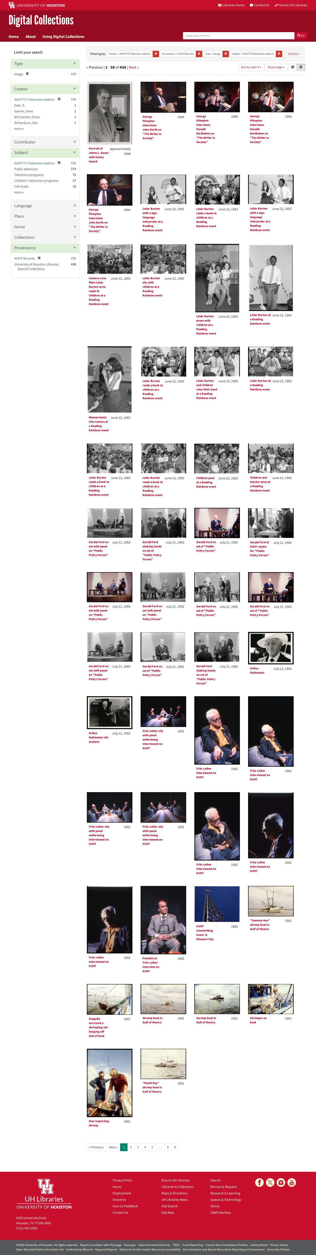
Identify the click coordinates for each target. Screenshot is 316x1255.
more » (19, 128)
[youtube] (291, 1182)
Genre (19, 227)
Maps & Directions (174, 1193)
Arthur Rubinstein (257, 670)
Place (19, 216)
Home (14, 36)
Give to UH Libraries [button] (293, 5)
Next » (134, 67)
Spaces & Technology (225, 1199)
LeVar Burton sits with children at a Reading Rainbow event (152, 287)
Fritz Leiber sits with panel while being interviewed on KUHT (153, 739)
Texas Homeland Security (154, 1245)
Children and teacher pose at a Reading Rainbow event (260, 484)
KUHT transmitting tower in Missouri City (204, 932)
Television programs (29, 174)
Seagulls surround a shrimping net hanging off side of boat (98, 1027)
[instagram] (281, 1182)
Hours (117, 1186)
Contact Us (120, 1212)
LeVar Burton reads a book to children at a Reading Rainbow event (206, 217)
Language (23, 206)
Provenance (24, 248)
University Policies (278, 1249)
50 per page (275, 67)
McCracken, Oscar (27, 117)
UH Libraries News (174, 1199)
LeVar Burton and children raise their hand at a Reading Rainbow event (206, 389)
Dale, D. (19, 105)
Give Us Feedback (125, 1206)
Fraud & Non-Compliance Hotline (226, 1245)
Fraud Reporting (192, 1245)
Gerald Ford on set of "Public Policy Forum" (206, 546)
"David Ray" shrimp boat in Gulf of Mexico (152, 1087)
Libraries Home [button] (233, 5)
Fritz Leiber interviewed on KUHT (206, 773)
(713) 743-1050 (26, 1228)
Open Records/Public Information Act (40, 1249)
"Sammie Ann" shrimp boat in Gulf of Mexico (260, 924)
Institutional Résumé (79, 1249)
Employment (122, 1193)
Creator (21, 89)
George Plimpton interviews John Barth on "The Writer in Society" (152, 127)
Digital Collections (41, 20)
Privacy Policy (122, 1180)
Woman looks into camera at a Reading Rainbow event (99, 424)
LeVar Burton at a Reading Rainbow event (260, 319)
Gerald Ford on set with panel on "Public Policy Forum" (99, 548)
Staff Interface (220, 1212)
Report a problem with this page (100, 1245)
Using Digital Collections (63, 36)
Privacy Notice (279, 1245)
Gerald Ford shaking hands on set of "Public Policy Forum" (152, 551)
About (31, 36)
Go (302, 36)
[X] (270, 1182)
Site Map (167, 1212)
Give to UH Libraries (175, 1180)
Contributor (24, 142)
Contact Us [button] (262, 5)
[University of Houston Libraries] (44, 1193)
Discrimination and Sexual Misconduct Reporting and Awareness (224, 1249)
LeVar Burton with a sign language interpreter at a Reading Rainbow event (153, 220)
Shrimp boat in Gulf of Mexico (152, 1020)
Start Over (293, 54)
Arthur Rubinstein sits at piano (98, 737)
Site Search (169, 1206)
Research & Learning (225, 1193)
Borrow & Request (223, 1186)
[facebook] (259, 1182)
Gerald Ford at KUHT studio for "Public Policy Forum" (259, 548)
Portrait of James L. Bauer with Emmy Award (99, 155)
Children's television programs (36, 180)
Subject (21, 153)
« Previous (96, 1147)
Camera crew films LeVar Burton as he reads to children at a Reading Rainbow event (99, 291)
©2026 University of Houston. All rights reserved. (47, 1245)
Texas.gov (130, 1245)
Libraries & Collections (177, 1186)
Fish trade (21, 186)
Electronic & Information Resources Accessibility (150, 1249)
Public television (26, 169)
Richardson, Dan (26, 122)
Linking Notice (259, 1245)
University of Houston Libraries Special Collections (36, 266)
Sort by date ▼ (250, 67)
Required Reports (106, 1249)
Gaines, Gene (23, 111)
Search (215, 1180)
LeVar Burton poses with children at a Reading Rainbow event (206, 325)
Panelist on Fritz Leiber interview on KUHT (151, 964)
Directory (119, 1199)
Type (18, 64)
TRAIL (176, 1245)
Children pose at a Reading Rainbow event (206, 482)
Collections (24, 237)
